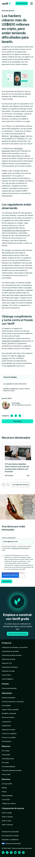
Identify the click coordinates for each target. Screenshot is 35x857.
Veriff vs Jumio (6, 821)
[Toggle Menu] (31, 3)
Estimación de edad (8, 671)
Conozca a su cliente (8, 737)
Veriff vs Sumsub (7, 817)
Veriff (9, 366)
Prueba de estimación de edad (11, 770)
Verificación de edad (8, 659)
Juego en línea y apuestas (10, 709)
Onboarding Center (8, 759)
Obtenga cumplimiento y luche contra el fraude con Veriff (16, 390)
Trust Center (6, 799)
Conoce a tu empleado (9, 733)
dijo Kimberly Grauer (17, 136)
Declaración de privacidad (10, 832)
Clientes (4, 788)
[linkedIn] (11, 415)
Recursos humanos (8, 717)
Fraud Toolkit (6, 774)
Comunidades (6, 705)
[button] (3, 484)
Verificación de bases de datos (12, 655)
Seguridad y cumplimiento (10, 839)
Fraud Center (6, 755)
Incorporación (6, 722)
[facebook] (15, 415)
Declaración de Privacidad (20, 548)
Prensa (4, 792)
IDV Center (5, 762)
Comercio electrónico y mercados (13, 701)
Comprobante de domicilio (10, 651)
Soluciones (7, 693)
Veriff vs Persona (7, 825)
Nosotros (6, 779)
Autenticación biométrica (10, 667)
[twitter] (19, 415)
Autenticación (6, 725)
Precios (5, 684)
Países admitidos (7, 795)
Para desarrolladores (8, 766)
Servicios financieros (8, 698)
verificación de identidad (11, 341)
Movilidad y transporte (9, 713)
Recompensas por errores (10, 835)
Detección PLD (7, 663)
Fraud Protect (6, 675)
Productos (6, 643)
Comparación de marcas (13, 808)
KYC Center (5, 751)
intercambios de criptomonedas (14, 230)
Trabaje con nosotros (9, 803)
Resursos (6, 746)
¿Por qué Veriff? (7, 784)
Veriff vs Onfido (7, 813)
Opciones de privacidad (13, 843)
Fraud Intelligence (7, 679)
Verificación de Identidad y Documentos (15, 647)
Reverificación (6, 741)
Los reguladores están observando (15, 384)
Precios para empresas (9, 688)
